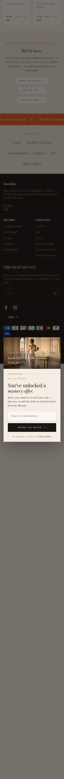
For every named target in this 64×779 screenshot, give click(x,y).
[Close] (55, 342)
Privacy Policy (45, 436)
